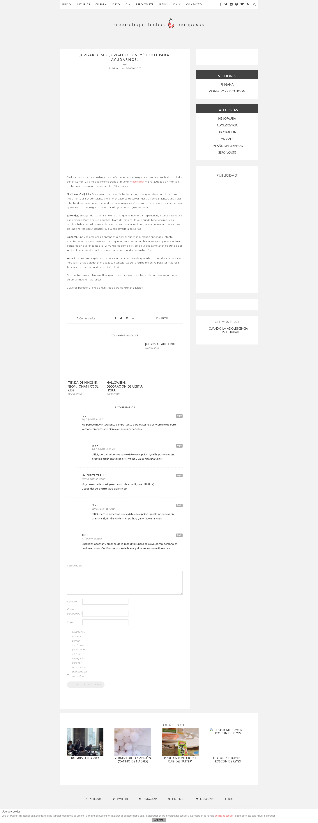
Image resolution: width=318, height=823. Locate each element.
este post (138, 182)
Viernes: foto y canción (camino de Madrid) (133, 759)
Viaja (177, 4)
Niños (163, 4)
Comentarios (86, 318)
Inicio (66, 4)
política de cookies (224, 816)
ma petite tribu (93, 475)
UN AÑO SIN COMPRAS (227, 146)
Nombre (72, 602)
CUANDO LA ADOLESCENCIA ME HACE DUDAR (230, 330)
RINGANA (227, 84)
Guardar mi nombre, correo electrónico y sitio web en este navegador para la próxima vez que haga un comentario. (79, 654)
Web (70, 622)
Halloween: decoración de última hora (125, 386)
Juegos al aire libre (160, 344)
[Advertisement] (227, 234)
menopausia (227, 118)
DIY (128, 4)
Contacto (194, 4)
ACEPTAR (159, 820)
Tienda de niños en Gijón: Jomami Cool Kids (83, 386)
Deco (116, 4)
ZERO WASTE (145, 4)
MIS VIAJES (227, 139)
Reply (179, 416)
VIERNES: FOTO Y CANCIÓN (227, 91)
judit (85, 415)
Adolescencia (227, 125)
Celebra (101, 4)
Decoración (227, 132)
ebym (164, 318)
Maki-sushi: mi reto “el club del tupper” (180, 759)
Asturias (83, 4)
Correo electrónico (74, 611)
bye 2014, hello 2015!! (85, 758)
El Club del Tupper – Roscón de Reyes (228, 759)
